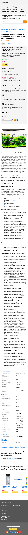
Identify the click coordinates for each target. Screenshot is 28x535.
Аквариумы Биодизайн (13, 447)
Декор (15, 9)
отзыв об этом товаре (11, 458)
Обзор (3, 43)
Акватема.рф (4, 29)
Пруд (22, 11)
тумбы (13, 200)
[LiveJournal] (12, 120)
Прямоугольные (5, 449)
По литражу (21, 29)
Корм (21, 9)
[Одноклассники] (14, 120)
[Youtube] (18, 532)
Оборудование (18, 7)
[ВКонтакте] (17, 120)
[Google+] (20, 532)
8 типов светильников (9, 204)
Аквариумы (6, 7)
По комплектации (14, 449)
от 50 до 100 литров (6, 31)
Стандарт (22, 447)
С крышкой (22, 449)
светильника (15, 246)
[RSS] (7, 532)
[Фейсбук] (10, 532)
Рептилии (14, 11)
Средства (5, 11)
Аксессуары (6, 9)
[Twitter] (16, 120)
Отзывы (10, 43)
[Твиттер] (13, 532)
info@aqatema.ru (17, 505)
